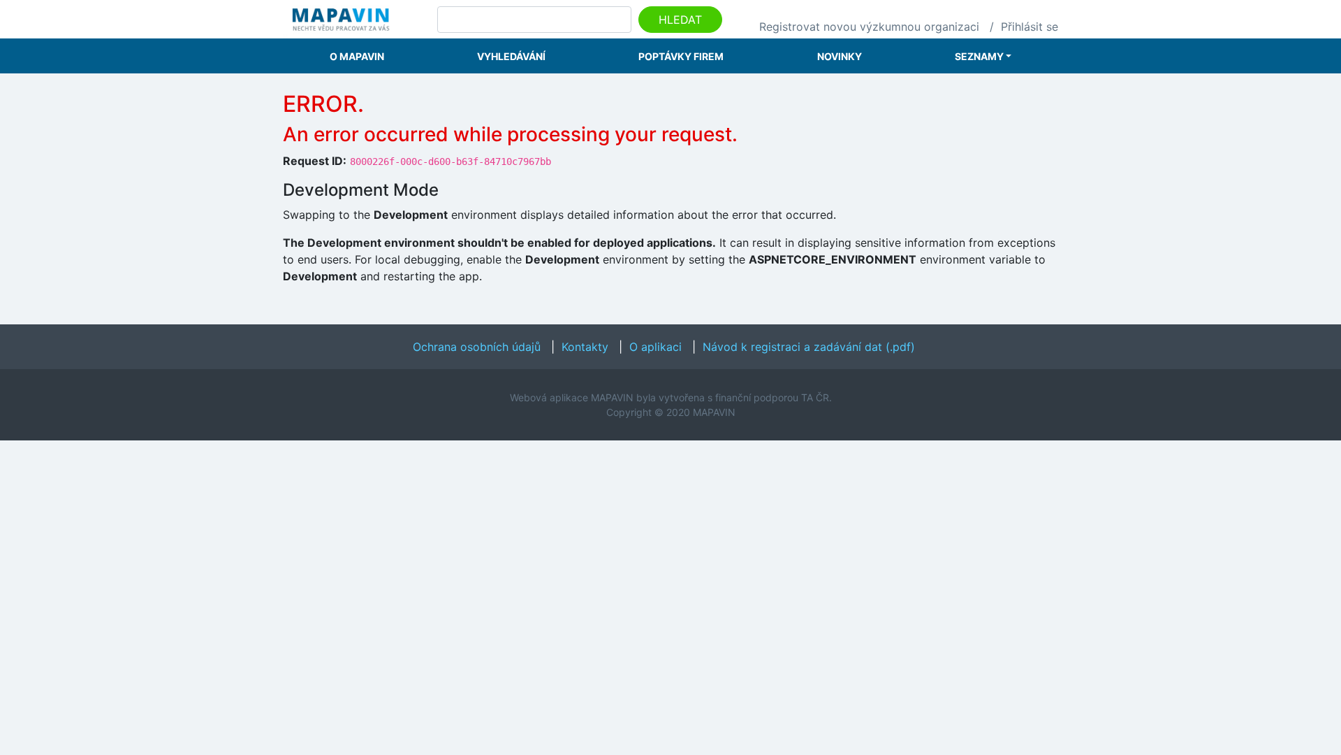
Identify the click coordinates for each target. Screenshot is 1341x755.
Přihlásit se (1029, 27)
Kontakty (585, 347)
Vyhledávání (511, 56)
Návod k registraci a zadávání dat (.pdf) (809, 347)
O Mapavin (357, 56)
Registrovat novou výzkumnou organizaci (869, 27)
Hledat (680, 20)
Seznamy (979, 56)
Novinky (839, 56)
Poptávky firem (681, 56)
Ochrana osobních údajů (477, 347)
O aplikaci (655, 347)
